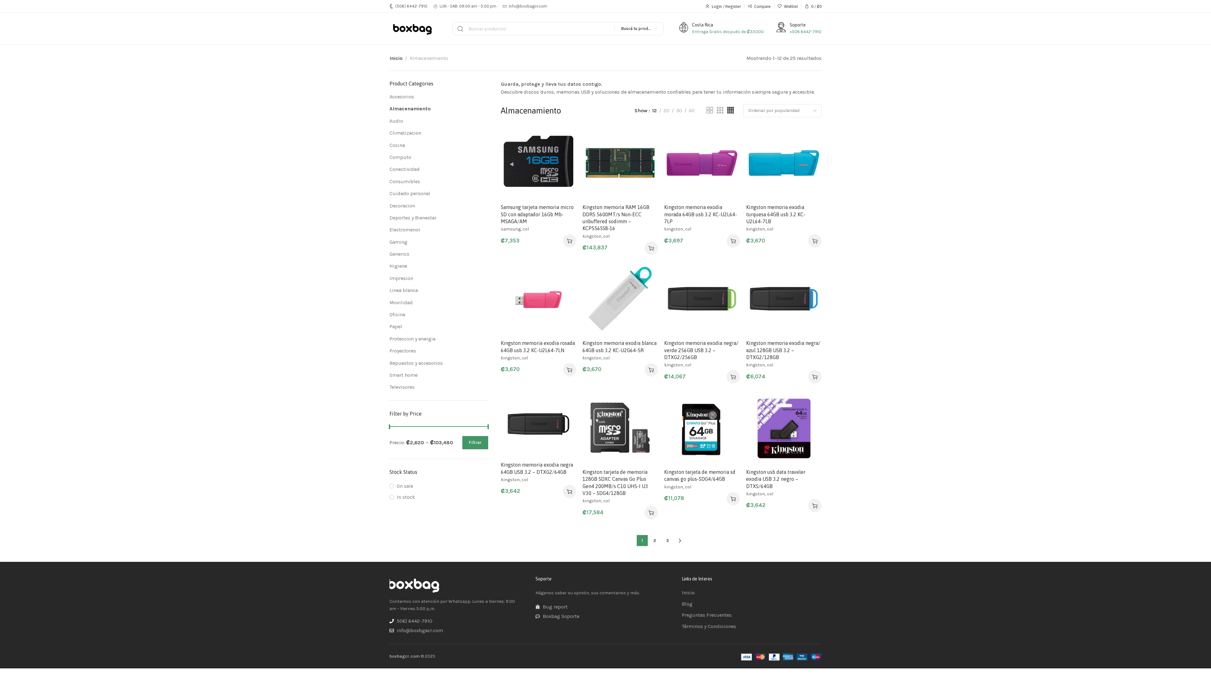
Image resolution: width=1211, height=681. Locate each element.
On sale (405, 486)
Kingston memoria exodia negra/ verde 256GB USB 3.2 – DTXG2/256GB (701, 350)
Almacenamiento (409, 109)
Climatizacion (405, 133)
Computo (400, 157)
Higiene (398, 266)
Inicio (395, 58)
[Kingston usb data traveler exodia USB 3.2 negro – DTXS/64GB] (784, 427)
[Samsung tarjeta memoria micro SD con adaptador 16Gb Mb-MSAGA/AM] (538, 163)
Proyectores (402, 351)
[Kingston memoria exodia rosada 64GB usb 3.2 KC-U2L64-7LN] (538, 298)
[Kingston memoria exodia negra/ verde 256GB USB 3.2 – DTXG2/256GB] (702, 298)
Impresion (401, 278)
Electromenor (404, 230)
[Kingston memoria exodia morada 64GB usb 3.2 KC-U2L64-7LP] (702, 163)
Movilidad (401, 303)
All (692, 111)
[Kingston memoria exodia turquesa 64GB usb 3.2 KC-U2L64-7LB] (784, 163)
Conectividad (404, 169)
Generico (399, 254)
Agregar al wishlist (565, 136)
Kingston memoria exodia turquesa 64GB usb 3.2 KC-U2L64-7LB (775, 214)
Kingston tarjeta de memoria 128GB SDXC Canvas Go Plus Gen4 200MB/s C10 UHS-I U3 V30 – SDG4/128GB (615, 482)
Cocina (397, 145)
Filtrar (475, 442)
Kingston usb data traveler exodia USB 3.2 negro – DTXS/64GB (775, 479)
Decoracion (402, 206)
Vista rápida (565, 167)
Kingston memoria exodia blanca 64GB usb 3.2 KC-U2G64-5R (619, 346)
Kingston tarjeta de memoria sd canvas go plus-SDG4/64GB (699, 475)
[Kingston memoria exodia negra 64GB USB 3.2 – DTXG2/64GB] (538, 424)
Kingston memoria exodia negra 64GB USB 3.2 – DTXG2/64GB (537, 468)
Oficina (397, 314)
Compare (565, 152)
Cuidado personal (409, 193)
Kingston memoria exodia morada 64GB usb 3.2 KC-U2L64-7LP (700, 214)
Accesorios (401, 97)
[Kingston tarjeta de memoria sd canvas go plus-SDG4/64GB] (702, 427)
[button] (569, 240)
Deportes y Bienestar (412, 218)
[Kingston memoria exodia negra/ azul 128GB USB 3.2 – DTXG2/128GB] (784, 298)
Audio (396, 121)
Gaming (398, 242)
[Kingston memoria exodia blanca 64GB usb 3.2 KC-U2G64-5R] (620, 298)
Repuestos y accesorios (416, 363)
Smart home (403, 375)
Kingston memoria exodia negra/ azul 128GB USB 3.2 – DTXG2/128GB (783, 350)
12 (654, 111)
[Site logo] (413, 28)
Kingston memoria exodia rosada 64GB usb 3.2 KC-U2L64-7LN (538, 346)
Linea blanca (403, 290)
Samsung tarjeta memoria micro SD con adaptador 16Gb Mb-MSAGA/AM (537, 214)
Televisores (402, 387)
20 (667, 111)
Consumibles (404, 181)
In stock (406, 497)
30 (679, 111)
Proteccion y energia (412, 339)
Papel (395, 326)
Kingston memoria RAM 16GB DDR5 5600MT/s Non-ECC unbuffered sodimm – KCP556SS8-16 (615, 217)
